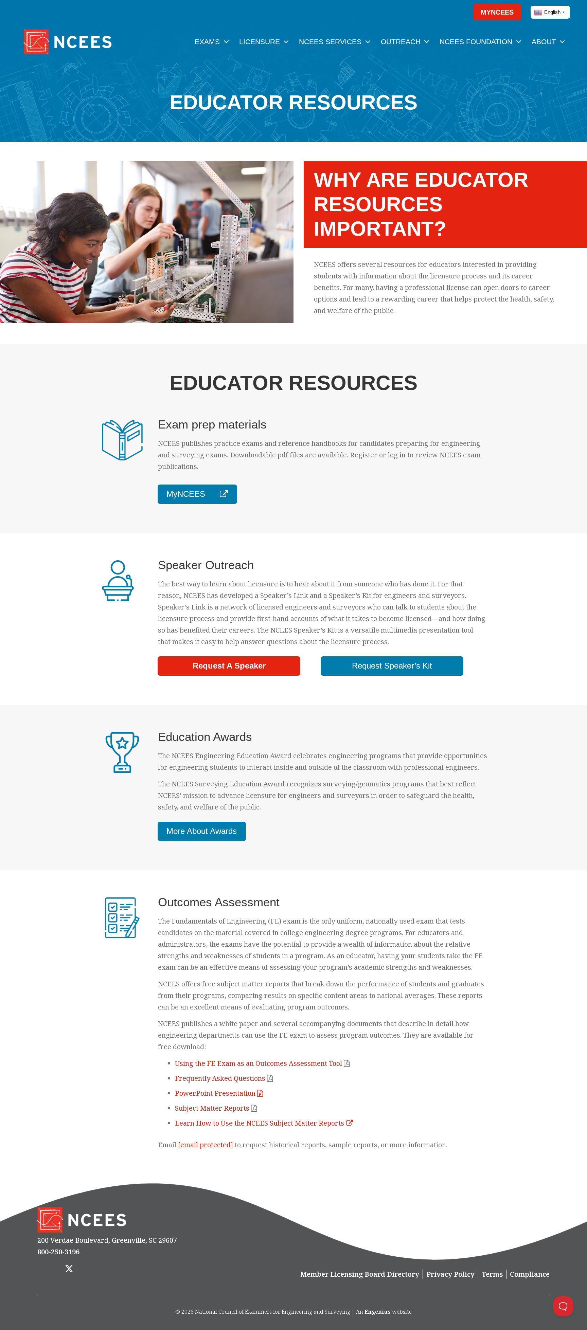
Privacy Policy (450, 1274)
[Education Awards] (129, 752)
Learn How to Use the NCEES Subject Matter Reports (259, 1123)
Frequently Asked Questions (220, 1078)
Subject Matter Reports (212, 1108)
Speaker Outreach (206, 564)
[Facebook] (48, 1269)
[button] (455, 12)
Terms (492, 1274)
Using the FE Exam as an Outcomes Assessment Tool (258, 1063)
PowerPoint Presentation (216, 1093)
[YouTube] (112, 1269)
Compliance (530, 1274)
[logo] (67, 41)
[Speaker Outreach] (129, 580)
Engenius (377, 1311)
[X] (69, 1269)
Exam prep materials (212, 424)
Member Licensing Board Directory (359, 1274)
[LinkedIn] (90, 1269)
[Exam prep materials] (129, 440)
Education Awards (205, 736)
